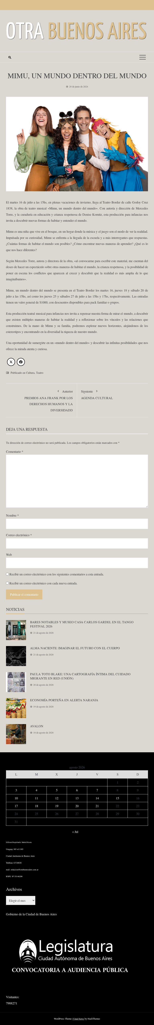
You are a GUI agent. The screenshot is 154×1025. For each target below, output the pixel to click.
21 (97, 806)
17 (16, 806)
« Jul (75, 832)
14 (97, 798)
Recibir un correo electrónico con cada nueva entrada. (43, 583)
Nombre (12, 515)
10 (16, 798)
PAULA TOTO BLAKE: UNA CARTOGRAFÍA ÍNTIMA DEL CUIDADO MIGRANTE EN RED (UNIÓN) (80, 676)
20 (77, 806)
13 (77, 798)
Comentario (14, 451)
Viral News (78, 1018)
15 (117, 798)
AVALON (36, 726)
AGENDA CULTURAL (97, 394)
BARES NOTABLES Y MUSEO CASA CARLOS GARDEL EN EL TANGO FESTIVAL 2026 (82, 624)
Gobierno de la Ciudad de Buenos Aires (31, 914)
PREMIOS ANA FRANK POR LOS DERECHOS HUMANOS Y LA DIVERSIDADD (48, 400)
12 (56, 798)
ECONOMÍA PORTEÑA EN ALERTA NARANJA (64, 700)
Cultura (30, 373)
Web (9, 554)
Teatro (39, 373)
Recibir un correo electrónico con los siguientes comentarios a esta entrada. (56, 574)
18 (36, 806)
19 (56, 806)
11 (36, 798)
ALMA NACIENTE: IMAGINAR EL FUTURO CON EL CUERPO (75, 648)
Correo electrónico (19, 535)
